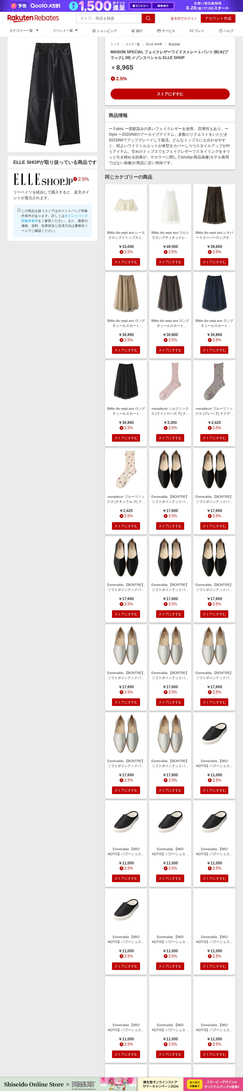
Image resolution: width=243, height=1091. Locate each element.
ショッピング (107, 31)
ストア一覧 (133, 44)
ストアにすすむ (170, 94)
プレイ (199, 31)
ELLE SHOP (154, 44)
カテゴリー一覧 (21, 30)
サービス (168, 31)
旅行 (139, 31)
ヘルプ (229, 31)
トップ (115, 44)
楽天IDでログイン (184, 18)
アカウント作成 (218, 18)
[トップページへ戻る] (33, 18)
